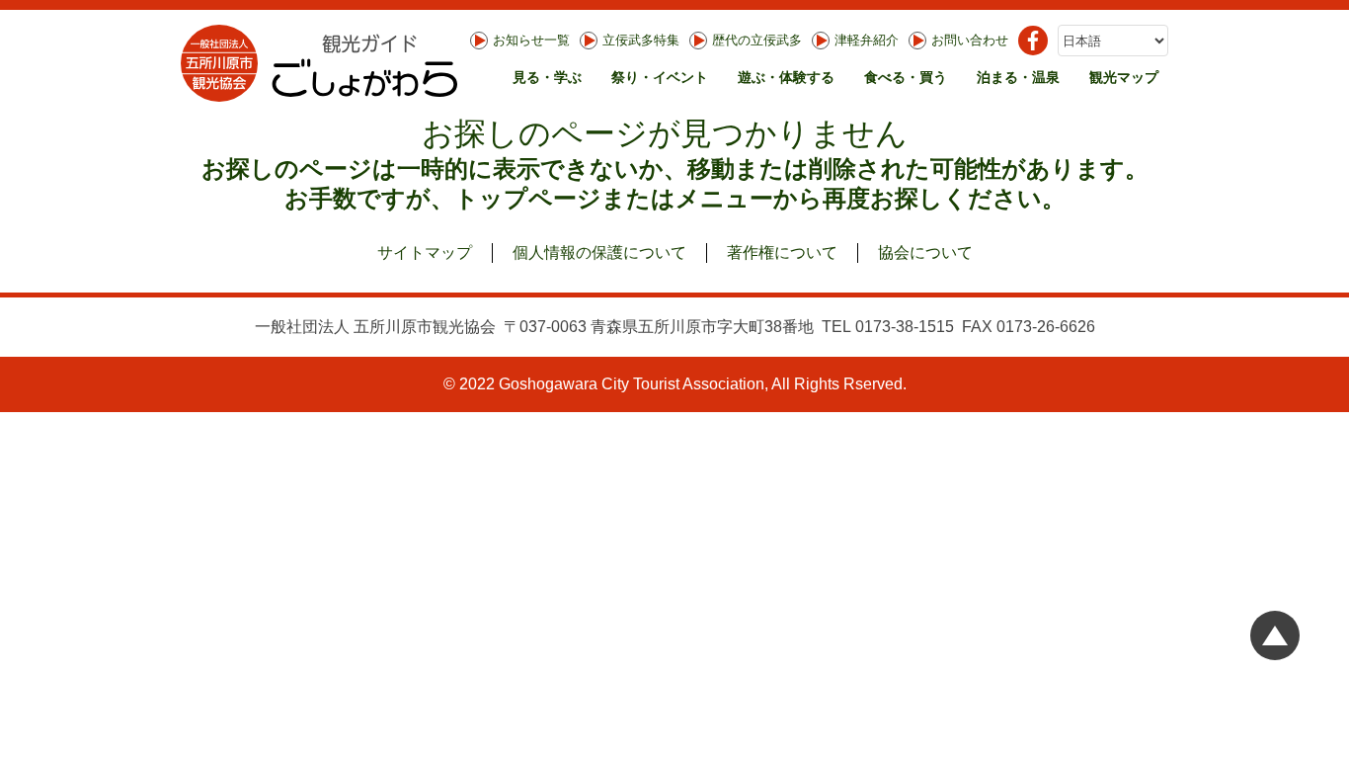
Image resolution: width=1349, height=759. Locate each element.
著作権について (782, 252)
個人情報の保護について (599, 252)
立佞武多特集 (640, 40)
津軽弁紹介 (866, 40)
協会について (925, 252)
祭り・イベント (659, 77)
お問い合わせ (969, 40)
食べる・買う (905, 77)
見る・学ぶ (547, 77)
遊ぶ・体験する (786, 77)
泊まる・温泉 (1018, 77)
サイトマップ (424, 252)
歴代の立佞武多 (757, 40)
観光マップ (1123, 77)
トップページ (527, 198)
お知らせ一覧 (531, 40)
